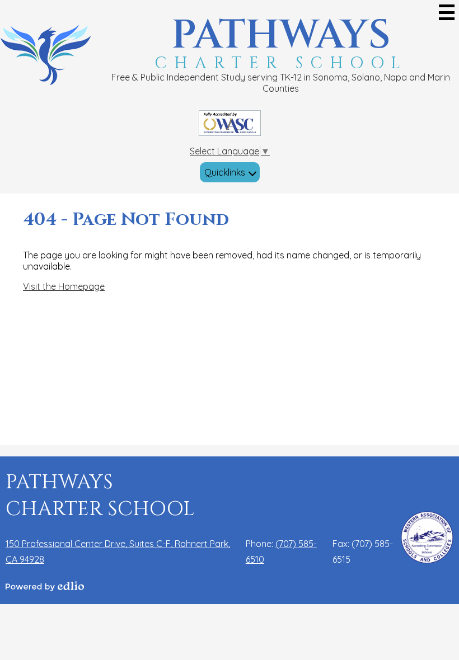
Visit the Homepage (64, 286)
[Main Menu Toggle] (446, 12)
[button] (230, 172)
